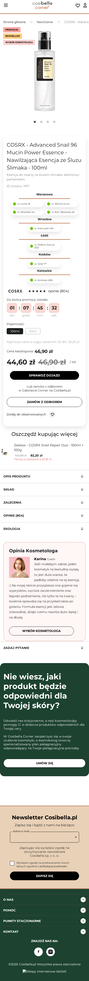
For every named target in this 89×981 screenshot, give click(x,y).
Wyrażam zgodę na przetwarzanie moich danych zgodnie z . (42, 864)
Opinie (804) (13, 515)
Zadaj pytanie (16, 648)
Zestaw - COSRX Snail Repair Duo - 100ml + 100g (49, 447)
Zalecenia (12, 502)
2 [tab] (41, 122)
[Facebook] (38, 951)
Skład (8, 489)
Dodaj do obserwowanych (27, 414)
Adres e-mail (21, 831)
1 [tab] (35, 122)
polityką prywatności (53, 866)
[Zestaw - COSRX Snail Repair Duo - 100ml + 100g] (6, 452)
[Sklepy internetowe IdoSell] (44, 971)
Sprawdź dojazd (44, 375)
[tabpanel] (44, 71)
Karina (40, 559)
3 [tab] (48, 122)
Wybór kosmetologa (41, 631)
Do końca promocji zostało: (27, 300)
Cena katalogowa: (20, 351)
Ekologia (11, 529)
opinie (58, 291)
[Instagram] (50, 951)
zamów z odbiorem (44, 402)
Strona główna (14, 22)
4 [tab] (54, 122)
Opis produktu (16, 476)
